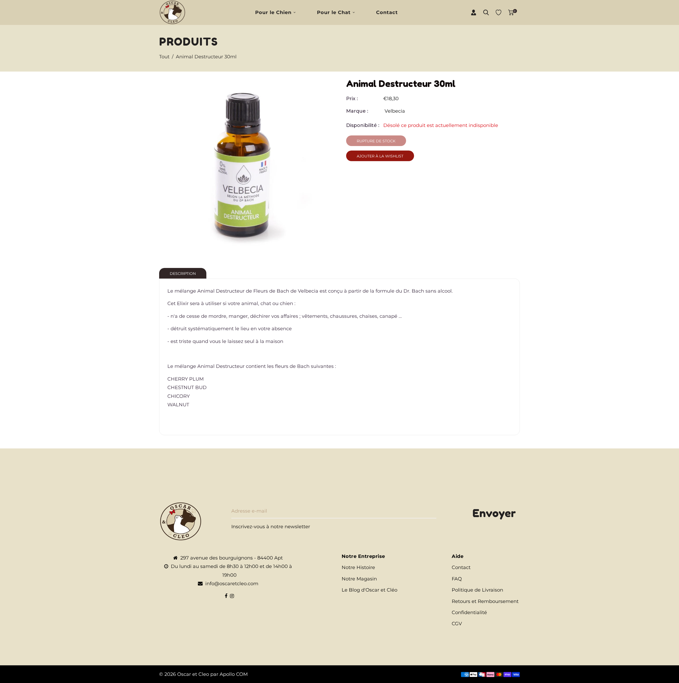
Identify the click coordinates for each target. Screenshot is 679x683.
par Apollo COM (229, 674)
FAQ (457, 579)
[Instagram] (232, 596)
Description (183, 273)
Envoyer (494, 513)
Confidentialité (469, 612)
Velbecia (395, 111)
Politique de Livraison (477, 590)
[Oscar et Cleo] (172, 12)
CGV (457, 624)
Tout (164, 57)
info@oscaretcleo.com (231, 584)
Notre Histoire (358, 567)
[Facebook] (226, 596)
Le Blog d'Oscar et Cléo (369, 590)
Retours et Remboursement (485, 601)
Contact (461, 567)
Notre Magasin (359, 579)
